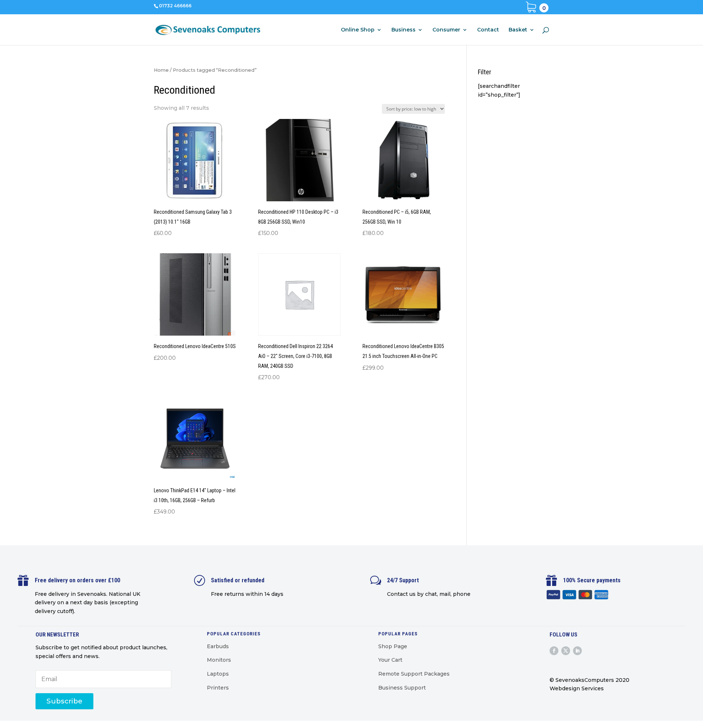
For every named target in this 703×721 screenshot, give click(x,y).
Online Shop (358, 30)
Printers (218, 687)
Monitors (219, 660)
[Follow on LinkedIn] (577, 650)
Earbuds (218, 646)
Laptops (218, 673)
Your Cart (390, 660)
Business (403, 30)
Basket (518, 30)
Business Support (402, 687)
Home (161, 70)
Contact (488, 30)
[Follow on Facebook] (554, 650)
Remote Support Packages (414, 673)
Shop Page (392, 646)
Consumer (446, 30)
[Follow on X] (565, 650)
